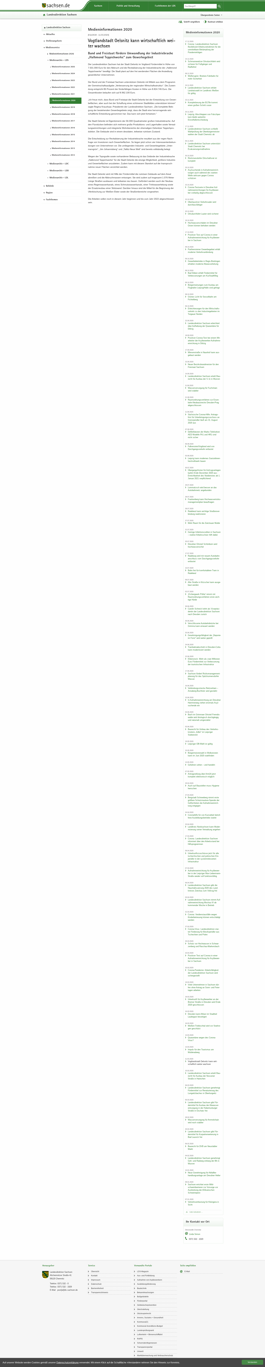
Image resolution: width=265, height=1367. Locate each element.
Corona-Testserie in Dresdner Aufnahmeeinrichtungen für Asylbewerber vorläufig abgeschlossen (203, 190)
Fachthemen (52, 200)
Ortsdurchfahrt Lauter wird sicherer (203, 214)
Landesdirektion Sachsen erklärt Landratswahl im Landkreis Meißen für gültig (203, 90)
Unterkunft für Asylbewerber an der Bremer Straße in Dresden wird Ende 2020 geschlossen (204, 1002)
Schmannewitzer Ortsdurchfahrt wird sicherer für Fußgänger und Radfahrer (204, 64)
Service (91, 1266)
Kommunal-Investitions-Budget (150, 1326)
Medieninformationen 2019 (63, 108)
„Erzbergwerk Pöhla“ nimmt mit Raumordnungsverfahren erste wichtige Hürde (204, 597)
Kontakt (94, 1276)
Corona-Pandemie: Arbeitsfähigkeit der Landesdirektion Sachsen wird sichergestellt (203, 973)
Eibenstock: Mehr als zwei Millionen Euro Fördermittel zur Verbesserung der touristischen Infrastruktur (204, 662)
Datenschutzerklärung (67, 1362)
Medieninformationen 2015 (63, 135)
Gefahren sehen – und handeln (201, 765)
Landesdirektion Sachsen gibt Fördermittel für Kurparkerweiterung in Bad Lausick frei (203, 1134)
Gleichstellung (143, 1309)
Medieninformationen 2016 (63, 128)
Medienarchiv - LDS (59, 60)
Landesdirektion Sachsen (62, 14)
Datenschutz (96, 1284)
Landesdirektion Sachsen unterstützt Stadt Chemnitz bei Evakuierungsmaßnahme (204, 146)
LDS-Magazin (143, 1271)
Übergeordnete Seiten (210, 15)
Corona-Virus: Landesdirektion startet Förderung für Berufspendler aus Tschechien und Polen (203, 932)
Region (49, 193)
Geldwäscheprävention (146, 1305)
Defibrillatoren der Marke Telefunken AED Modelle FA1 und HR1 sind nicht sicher (204, 434)
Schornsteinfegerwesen (147, 1343)
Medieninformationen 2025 (63, 67)
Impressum (95, 1280)
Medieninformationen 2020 (63, 101)
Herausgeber (48, 1266)
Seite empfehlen (188, 1266)
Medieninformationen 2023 (63, 81)
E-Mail (187, 1271)
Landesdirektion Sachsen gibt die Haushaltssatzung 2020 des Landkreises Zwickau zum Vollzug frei (203, 888)
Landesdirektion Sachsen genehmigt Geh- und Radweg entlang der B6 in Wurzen (204, 1161)
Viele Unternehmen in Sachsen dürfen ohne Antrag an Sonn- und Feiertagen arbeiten (204, 987)
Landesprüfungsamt (145, 1330)
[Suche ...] (219, 6)
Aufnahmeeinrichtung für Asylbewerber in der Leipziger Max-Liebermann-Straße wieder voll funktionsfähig (204, 873)
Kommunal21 (142, 1322)
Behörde (50, 186)
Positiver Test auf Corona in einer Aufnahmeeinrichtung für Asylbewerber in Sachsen (204, 237)
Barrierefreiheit (97, 1288)
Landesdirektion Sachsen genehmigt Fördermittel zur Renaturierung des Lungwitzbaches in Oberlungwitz (204, 1090)
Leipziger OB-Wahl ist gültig (200, 744)
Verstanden (252, 1362)
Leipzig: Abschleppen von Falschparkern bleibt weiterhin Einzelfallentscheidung (204, 117)
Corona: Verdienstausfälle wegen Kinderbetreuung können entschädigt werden (204, 917)
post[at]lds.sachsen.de (67, 1290)
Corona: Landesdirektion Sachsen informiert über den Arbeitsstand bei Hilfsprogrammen (203, 841)
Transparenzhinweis (99, 1292)
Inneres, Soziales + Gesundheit (150, 1318)
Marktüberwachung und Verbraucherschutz (155, 1355)
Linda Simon (194, 1234)
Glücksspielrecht (144, 1313)
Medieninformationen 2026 (61, 54)
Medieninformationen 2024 (63, 74)
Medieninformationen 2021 (63, 94)
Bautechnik (141, 1288)
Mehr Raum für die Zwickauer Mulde (204, 523)
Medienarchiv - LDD (59, 171)
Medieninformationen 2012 (63, 155)
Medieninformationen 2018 (63, 114)
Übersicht (95, 1271)
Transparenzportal (144, 1347)
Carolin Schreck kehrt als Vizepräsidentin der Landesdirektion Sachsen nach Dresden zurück (204, 611)
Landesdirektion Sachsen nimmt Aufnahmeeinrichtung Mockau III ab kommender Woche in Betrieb (204, 902)
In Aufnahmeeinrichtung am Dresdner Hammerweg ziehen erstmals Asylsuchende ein (204, 703)
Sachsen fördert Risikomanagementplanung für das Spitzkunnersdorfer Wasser (204, 676)
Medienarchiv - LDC (59, 164)
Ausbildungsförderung (146, 1284)
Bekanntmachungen (145, 1292)
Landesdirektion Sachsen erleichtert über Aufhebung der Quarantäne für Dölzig (204, 326)
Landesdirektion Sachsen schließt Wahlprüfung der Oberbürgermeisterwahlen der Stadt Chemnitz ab (204, 132)
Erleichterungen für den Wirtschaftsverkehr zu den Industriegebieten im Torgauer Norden (204, 311)
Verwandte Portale (143, 1266)
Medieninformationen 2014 (63, 142)
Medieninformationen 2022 (63, 87)
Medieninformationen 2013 (63, 148)
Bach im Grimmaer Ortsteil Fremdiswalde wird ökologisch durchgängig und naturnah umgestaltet (204, 717)
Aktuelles (50, 34)
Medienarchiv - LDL (59, 178)
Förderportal (142, 1301)
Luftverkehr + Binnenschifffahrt (149, 1334)
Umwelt (140, 1351)
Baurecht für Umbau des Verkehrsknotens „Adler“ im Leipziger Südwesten (203, 732)
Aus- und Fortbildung (146, 1276)
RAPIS (140, 1339)
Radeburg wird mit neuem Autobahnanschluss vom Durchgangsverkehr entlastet (204, 559)
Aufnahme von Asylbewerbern (149, 1280)
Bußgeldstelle (143, 1297)
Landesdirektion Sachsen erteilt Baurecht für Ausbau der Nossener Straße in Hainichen (204, 1076)
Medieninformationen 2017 (63, 121)
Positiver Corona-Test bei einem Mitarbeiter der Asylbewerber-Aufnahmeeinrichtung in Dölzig (204, 341)
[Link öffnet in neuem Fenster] (56, 7)
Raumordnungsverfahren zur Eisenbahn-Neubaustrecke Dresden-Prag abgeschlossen (203, 402)
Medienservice (53, 47)
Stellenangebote (54, 41)
